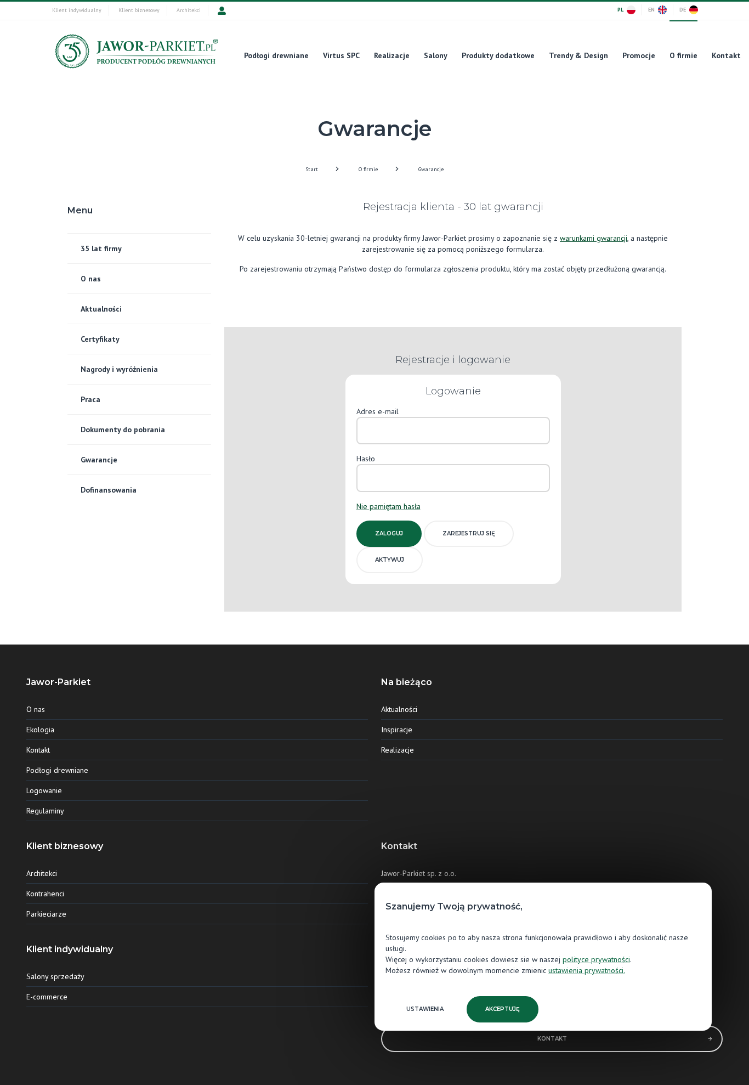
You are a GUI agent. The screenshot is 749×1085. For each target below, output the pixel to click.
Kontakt (726, 55)
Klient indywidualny (76, 10)
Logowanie (44, 790)
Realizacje (392, 55)
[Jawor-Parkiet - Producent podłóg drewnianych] (135, 54)
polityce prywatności (596, 959)
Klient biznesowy (139, 10)
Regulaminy (45, 811)
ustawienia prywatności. (586, 970)
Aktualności (101, 309)
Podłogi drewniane (276, 55)
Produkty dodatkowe (498, 55)
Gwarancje (431, 169)
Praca (90, 399)
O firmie (683, 55)
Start (311, 169)
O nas (91, 279)
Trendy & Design (578, 55)
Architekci (189, 10)
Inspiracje (396, 729)
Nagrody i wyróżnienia (119, 369)
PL (620, 9)
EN (651, 9)
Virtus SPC (341, 55)
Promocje (638, 55)
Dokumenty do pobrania (123, 429)
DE (682, 9)
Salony (435, 55)
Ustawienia (425, 1009)
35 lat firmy (101, 248)
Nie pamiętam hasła (388, 506)
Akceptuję (502, 1009)
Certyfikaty (100, 339)
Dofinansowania (109, 490)
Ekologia (40, 729)
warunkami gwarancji (593, 238)
